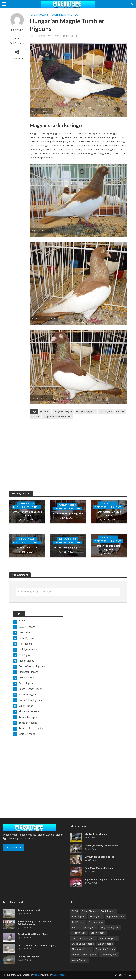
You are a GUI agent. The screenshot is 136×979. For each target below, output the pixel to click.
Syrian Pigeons (105, 943)
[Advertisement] (78, 455)
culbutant (45, 411)
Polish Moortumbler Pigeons (108, 547)
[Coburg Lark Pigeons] (9, 959)
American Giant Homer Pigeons (34, 934)
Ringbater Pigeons (110, 927)
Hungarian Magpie (63, 411)
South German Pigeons (84, 938)
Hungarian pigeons (86, 411)
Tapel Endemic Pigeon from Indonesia (104, 879)
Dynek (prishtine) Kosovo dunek (27, 513)
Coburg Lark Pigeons (28, 956)
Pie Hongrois (106, 411)
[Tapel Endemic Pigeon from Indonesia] (76, 882)
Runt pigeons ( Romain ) (30, 910)
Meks (36, 974)
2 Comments (26, 959)
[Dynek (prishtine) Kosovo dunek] (76, 848)
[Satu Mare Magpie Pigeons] (76, 870)
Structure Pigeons (108, 938)
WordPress (58, 974)
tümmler (35, 416)
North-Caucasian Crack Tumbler (108, 513)
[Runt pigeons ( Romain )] (9, 913)
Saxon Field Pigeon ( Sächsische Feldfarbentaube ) (34, 923)
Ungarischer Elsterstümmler (57, 416)
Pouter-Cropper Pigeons (84, 927)
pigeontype (17, 29)
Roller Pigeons (26, 503)
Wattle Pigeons (79, 960)
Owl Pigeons (78, 921)
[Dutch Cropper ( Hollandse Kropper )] (9, 948)
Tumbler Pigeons (39, 14)
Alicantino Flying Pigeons (68, 547)
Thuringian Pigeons (82, 949)
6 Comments (26, 913)
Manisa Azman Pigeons (97, 834)
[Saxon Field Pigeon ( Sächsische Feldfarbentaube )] (9, 924)
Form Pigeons (79, 916)
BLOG (75, 911)
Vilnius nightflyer (27, 547)
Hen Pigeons (96, 916)
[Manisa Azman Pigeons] (76, 837)
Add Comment (17, 43)
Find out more (13, 847)
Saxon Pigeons (98, 932)
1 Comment (25, 937)
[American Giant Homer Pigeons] (9, 936)
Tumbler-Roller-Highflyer (64, 14)
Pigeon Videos (96, 921)
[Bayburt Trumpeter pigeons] (76, 859)
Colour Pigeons (89, 911)
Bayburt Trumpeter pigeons (99, 856)
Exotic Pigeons (108, 911)
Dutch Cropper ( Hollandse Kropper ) (37, 945)
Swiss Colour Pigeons (83, 943)
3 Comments (26, 927)
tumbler (120, 411)
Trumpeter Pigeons (105, 949)
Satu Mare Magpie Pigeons (68, 513)
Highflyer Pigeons (26, 539)
